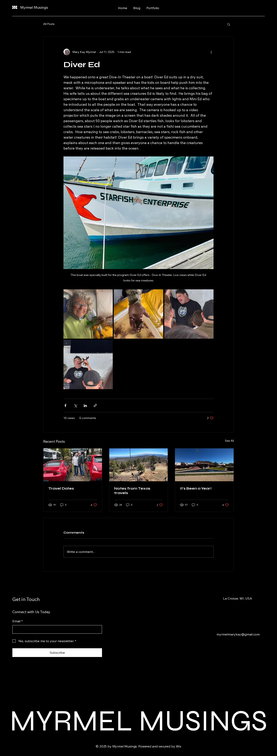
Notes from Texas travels (132, 490)
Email (17, 621)
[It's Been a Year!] (204, 464)
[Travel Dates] (72, 464)
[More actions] (211, 52)
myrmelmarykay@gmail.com (238, 634)
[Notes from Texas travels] (138, 464)
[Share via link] (95, 405)
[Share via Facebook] (65, 405)
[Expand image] (88, 314)
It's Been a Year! (196, 488)
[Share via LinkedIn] (85, 405)
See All (229, 441)
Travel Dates (61, 488)
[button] (229, 24)
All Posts (49, 24)
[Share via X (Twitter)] (75, 405)
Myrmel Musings (34, 7)
